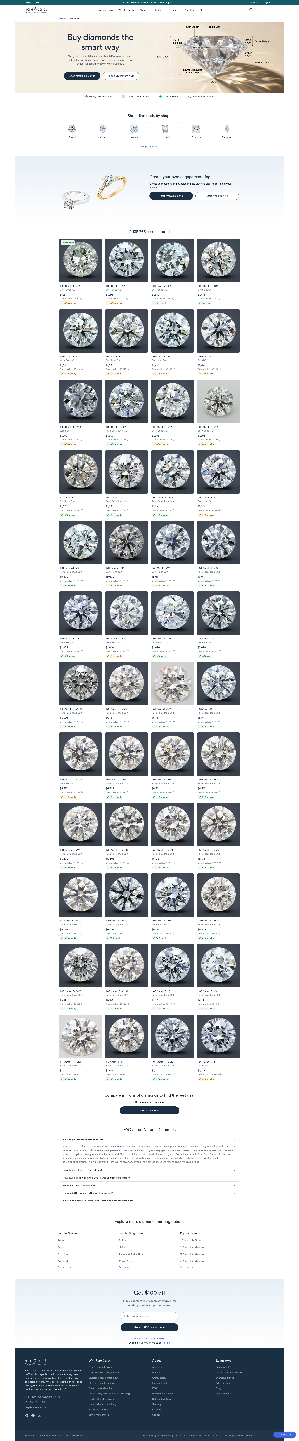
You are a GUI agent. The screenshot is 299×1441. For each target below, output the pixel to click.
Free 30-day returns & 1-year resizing (109, 1393)
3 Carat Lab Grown (192, 1254)
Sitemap (156, 1404)
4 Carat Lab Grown (192, 1261)
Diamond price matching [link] (102, 1404)
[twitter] (39, 1415)
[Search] (251, 10)
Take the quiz (223, 1393)
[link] (32, 2)
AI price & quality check (102, 1383)
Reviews (157, 1372)
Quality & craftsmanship (102, 1398)
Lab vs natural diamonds (229, 1372)
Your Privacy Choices (171, 1435)
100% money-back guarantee (105, 1372)
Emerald (63, 1261)
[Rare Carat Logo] (36, 11)
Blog (218, 1388)
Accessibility (214, 1435)
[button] (149, 1139)
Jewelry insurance (99, 1414)
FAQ (154, 1388)
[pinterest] (33, 1415)
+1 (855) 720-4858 (35, 1401)
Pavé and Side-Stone (131, 1254)
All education (223, 1383)
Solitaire (124, 1240)
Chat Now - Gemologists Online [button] (42, 1396)
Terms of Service (195, 1435)
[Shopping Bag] (268, 10)
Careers (156, 1409)
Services (157, 1414)
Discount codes (160, 1383)
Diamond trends (225, 1377)
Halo (121, 1247)
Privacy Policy (149, 1435)
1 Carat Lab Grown (191, 1240)
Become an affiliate (163, 1393)
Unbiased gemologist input (103, 1377)
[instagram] (45, 1415)
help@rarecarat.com (36, 1407)
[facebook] (27, 1415)
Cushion (63, 1254)
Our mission (159, 1377)
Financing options (98, 1409)
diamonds (120, 1146)
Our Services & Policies (101, 1367)
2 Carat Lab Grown (192, 1247)
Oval (60, 1247)
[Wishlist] (259, 10)
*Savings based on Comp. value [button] (240, 1435)
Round (62, 1240)
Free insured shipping (101, 1388)
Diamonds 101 (223, 1367)
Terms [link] (166, 1342)
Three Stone (126, 1261)
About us (157, 1367)
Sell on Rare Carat (162, 1398)
